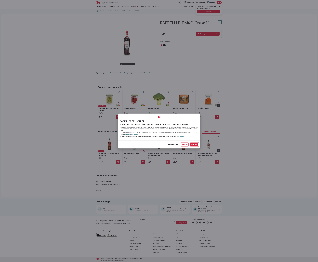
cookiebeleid (135, 134)
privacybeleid (128, 134)
